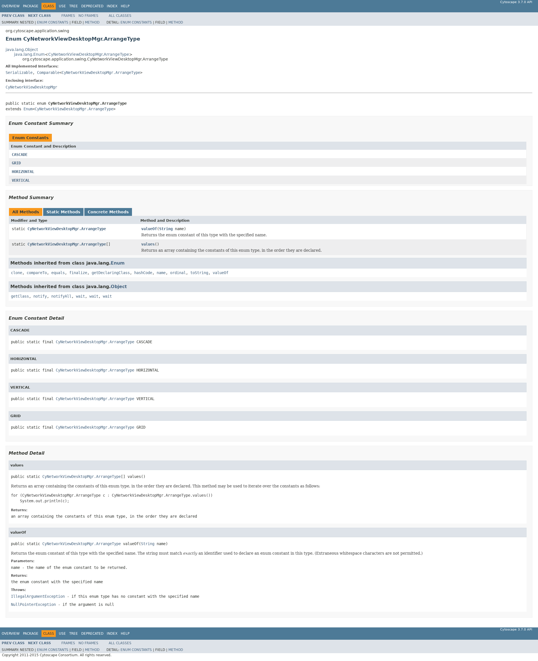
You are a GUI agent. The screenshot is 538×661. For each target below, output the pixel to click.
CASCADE (19, 154)
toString (199, 272)
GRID (16, 163)
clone (16, 272)
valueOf (149, 228)
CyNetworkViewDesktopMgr (31, 87)
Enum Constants (52, 22)
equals (58, 272)
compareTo (37, 272)
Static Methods (63, 212)
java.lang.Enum (29, 54)
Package (30, 6)
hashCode (143, 272)
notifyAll (61, 296)
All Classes (120, 16)
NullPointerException (33, 604)
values (148, 244)
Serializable (19, 72)
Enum (28, 109)
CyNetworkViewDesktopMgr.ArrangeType (88, 54)
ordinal (178, 272)
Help (125, 6)
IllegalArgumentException (38, 596)
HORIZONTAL (23, 171)
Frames (68, 16)
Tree (73, 6)
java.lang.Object (22, 49)
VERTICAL (21, 180)
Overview (11, 6)
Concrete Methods (108, 212)
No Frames (88, 16)
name (161, 272)
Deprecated (92, 6)
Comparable (48, 72)
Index (112, 6)
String (166, 228)
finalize (78, 272)
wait (80, 296)
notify (40, 296)
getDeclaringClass (111, 272)
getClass (20, 296)
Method (92, 22)
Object (119, 286)
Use (62, 6)
